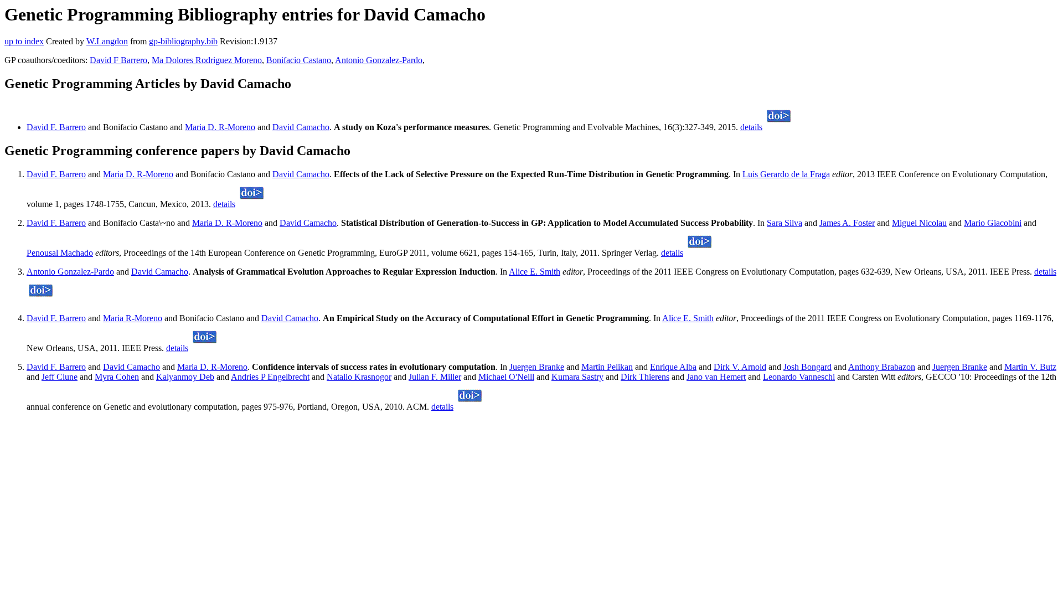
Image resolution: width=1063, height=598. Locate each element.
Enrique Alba (673, 367)
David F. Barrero (56, 127)
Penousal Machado (60, 252)
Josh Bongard (807, 367)
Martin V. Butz (1030, 367)
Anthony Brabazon (881, 367)
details (751, 127)
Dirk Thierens (645, 377)
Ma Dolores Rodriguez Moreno (207, 60)
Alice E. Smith (534, 271)
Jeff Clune (60, 377)
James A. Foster (847, 223)
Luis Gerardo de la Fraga (786, 174)
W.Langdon (107, 41)
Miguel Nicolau (919, 223)
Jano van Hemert (716, 377)
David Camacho (300, 127)
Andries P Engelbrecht (270, 377)
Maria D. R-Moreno (220, 127)
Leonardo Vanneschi (799, 377)
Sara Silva (784, 223)
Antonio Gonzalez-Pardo (378, 60)
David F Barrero (118, 60)
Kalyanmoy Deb (185, 377)
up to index (24, 41)
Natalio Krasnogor (359, 377)
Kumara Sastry (577, 377)
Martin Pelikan (607, 367)
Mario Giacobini (992, 223)
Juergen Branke (536, 367)
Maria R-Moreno (132, 318)
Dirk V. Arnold (740, 367)
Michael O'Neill (506, 377)
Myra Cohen (117, 377)
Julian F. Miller (435, 377)
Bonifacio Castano (298, 60)
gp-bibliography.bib (183, 41)
